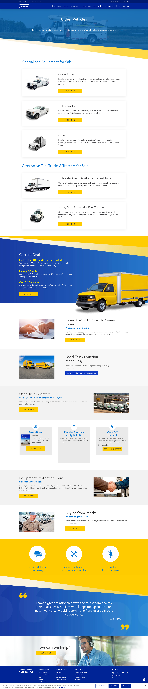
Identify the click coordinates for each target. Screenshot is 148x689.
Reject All (114, 686)
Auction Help (79, 675)
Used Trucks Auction (37, 2)
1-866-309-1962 (124, 2)
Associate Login (61, 677)
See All (114, 678)
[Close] (145, 686)
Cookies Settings (101, 686)
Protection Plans (80, 677)
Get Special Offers (112, 449)
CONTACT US (46, 653)
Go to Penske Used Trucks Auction (81, 373)
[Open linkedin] (118, 672)
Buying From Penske (81, 672)
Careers (58, 675)
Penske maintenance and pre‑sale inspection (74, 568)
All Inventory (56, 6)
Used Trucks (23, 2)
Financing (78, 679)
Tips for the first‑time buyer (110, 568)
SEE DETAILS (29, 294)
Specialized (109, 6)
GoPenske (59, 672)
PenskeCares (116, 675)
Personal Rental (42, 672)
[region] (74, 686)
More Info (70, 91)
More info (75, 340)
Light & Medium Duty (71, 6)
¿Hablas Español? (61, 679)
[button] (144, 679)
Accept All (126, 686)
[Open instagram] (128, 672)
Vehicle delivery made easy (37, 568)
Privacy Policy (61, 687)
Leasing (40, 677)
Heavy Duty (86, 6)
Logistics (40, 679)
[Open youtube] (123, 672)
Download (35, 448)
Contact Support (25, 669)
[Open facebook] (113, 672)
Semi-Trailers (98, 6)
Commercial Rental (43, 675)
